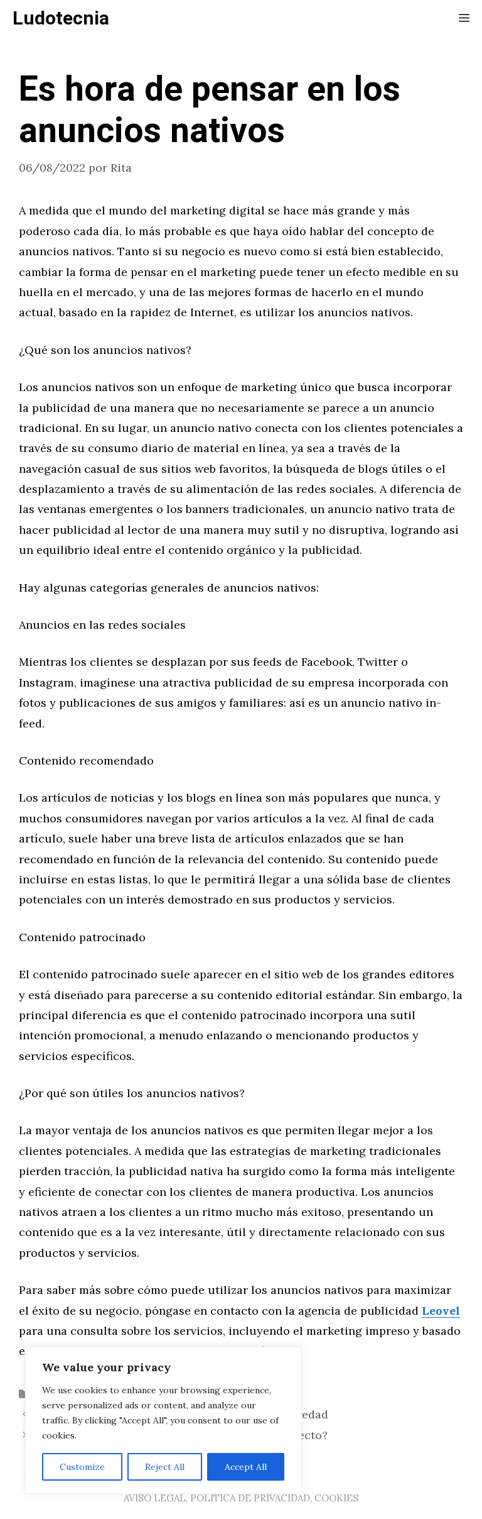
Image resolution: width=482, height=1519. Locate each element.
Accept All (246, 1466)
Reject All (165, 1466)
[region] (163, 1420)
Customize (82, 1466)
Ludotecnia (61, 19)
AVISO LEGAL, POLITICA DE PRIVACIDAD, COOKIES (241, 1498)
